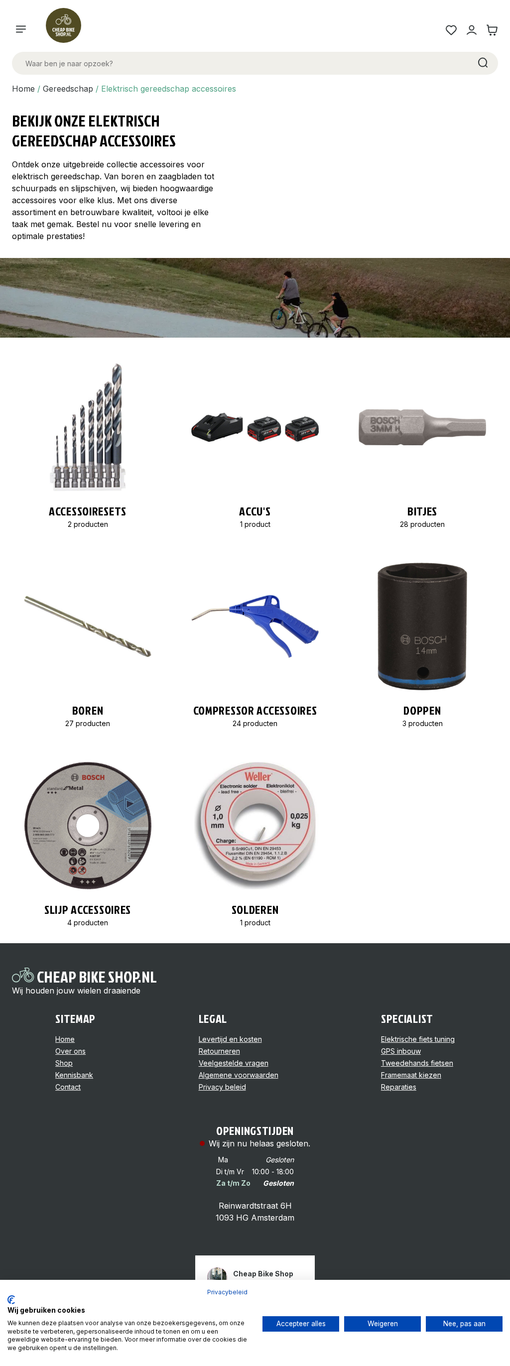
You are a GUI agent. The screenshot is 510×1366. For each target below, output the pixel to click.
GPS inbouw (401, 1051)
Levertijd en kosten (230, 1039)
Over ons (70, 1051)
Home (23, 89)
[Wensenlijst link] (451, 30)
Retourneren (219, 1051)
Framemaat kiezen (411, 1075)
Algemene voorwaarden (238, 1075)
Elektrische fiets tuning (418, 1039)
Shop (64, 1063)
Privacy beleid (222, 1087)
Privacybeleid (227, 1292)
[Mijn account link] (471, 30)
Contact (68, 1087)
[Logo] (68, 30)
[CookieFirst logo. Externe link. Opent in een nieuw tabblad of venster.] (11, 1299)
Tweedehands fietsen (417, 1063)
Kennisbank (74, 1075)
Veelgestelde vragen (233, 1063)
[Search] (482, 63)
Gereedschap (68, 89)
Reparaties (398, 1087)
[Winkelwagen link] (492, 30)
